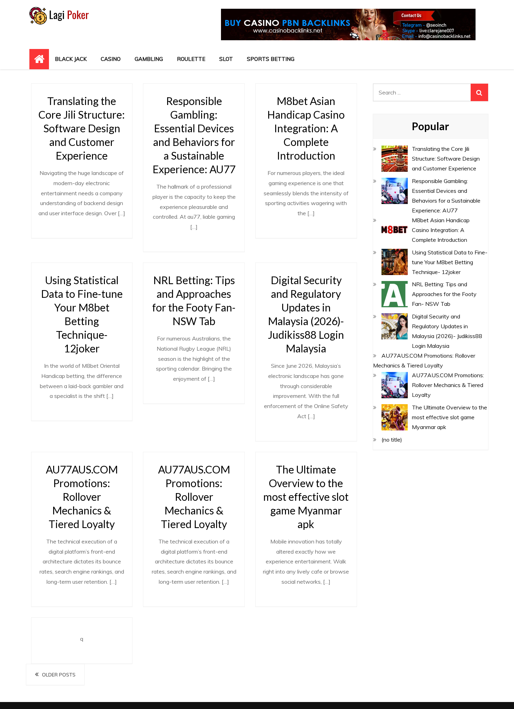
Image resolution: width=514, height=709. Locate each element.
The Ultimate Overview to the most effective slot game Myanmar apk (306, 496)
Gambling (149, 59)
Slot (226, 59)
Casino (111, 59)
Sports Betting (270, 59)
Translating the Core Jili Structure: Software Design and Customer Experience (81, 128)
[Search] (479, 92)
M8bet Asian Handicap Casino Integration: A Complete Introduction (306, 128)
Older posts (59, 675)
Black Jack (71, 59)
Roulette (191, 59)
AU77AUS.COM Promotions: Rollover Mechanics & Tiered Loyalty (82, 496)
